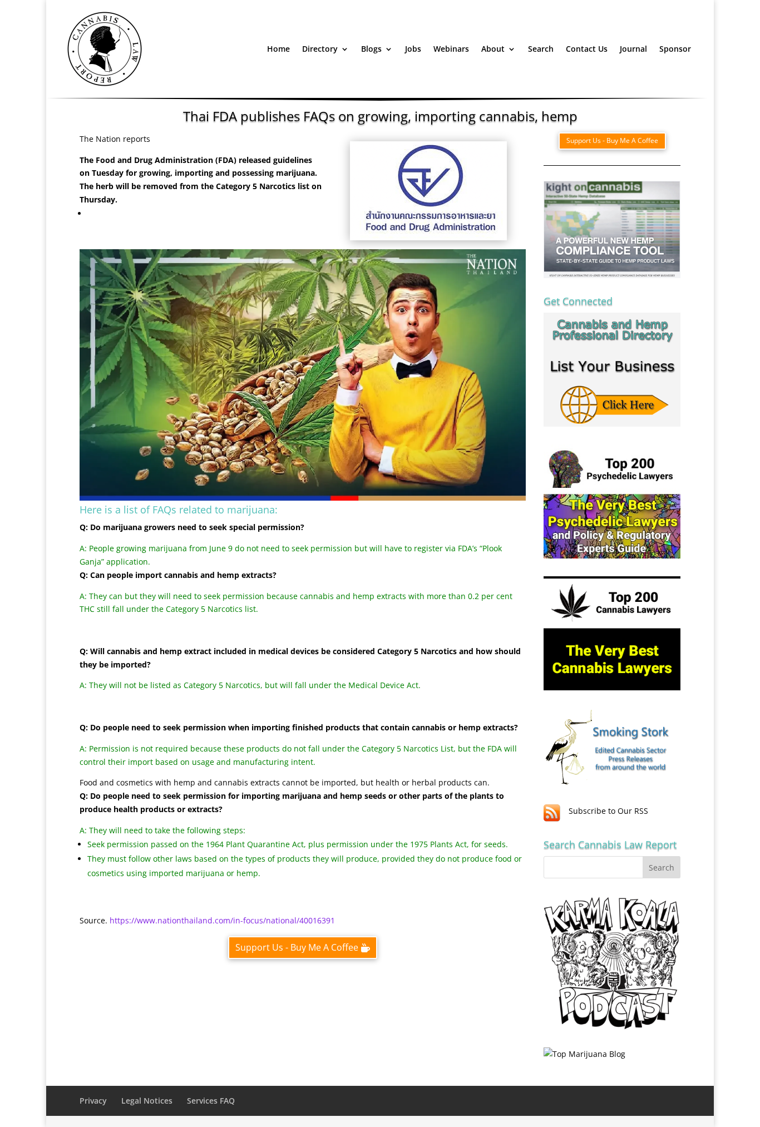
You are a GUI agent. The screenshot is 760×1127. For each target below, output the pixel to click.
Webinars (451, 48)
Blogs (371, 48)
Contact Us (587, 48)
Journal (633, 48)
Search (541, 48)
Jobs (413, 48)
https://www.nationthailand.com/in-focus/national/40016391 (221, 920)
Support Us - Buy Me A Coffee (296, 947)
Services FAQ (211, 1100)
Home (278, 48)
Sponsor (675, 48)
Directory (320, 48)
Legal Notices (146, 1100)
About (493, 48)
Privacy (93, 1100)
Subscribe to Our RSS (608, 810)
